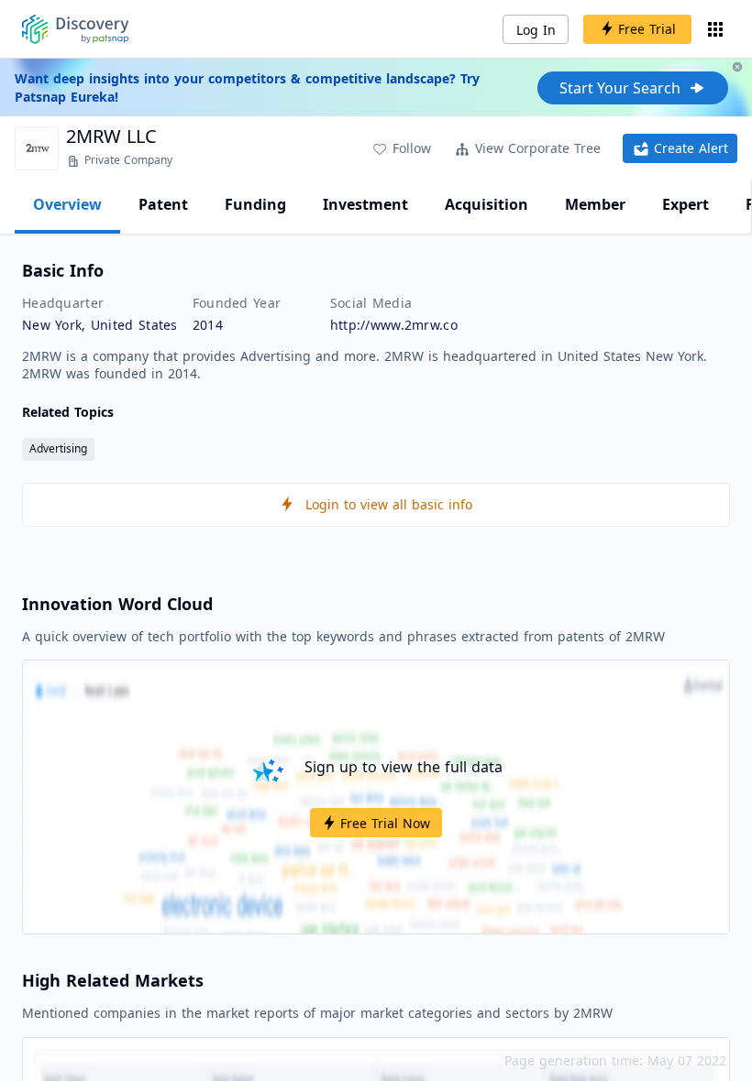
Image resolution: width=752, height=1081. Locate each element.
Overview (67, 204)
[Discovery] (75, 29)
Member (595, 204)
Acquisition (486, 204)
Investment (365, 204)
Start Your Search (619, 88)
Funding (255, 204)
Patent (163, 204)
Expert (685, 204)
